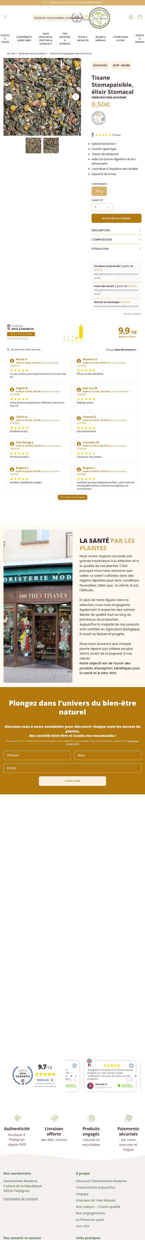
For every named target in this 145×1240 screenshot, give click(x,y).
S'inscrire (72, 781)
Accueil (11, 53)
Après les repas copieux (32, 53)
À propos (83, 1173)
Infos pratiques (88, 1238)
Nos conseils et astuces (22, 1238)
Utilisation (116, 249)
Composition (116, 239)
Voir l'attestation (21, 334)
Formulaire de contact (21, 1199)
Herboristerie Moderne (109, 97)
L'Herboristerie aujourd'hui (95, 1188)
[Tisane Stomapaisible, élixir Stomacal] (33, 145)
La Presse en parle (90, 1220)
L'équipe (82, 1194)
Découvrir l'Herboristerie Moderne (101, 1181)
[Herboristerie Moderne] (99, 18)
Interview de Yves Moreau (95, 1200)
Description (116, 230)
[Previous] (8, 96)
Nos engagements (90, 1213)
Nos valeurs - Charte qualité (98, 1207)
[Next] (75, 96)
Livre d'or (82, 1226)
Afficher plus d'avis (72, 497)
